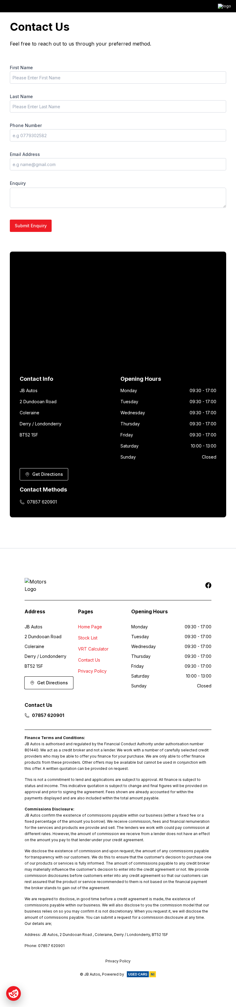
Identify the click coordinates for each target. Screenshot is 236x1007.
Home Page (90, 626)
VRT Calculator (93, 648)
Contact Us (89, 660)
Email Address (25, 154)
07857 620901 (42, 501)
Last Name (21, 96)
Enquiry (18, 183)
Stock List (87, 637)
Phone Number (26, 125)
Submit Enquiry (31, 225)
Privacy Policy (92, 671)
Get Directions (47, 474)
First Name (21, 67)
